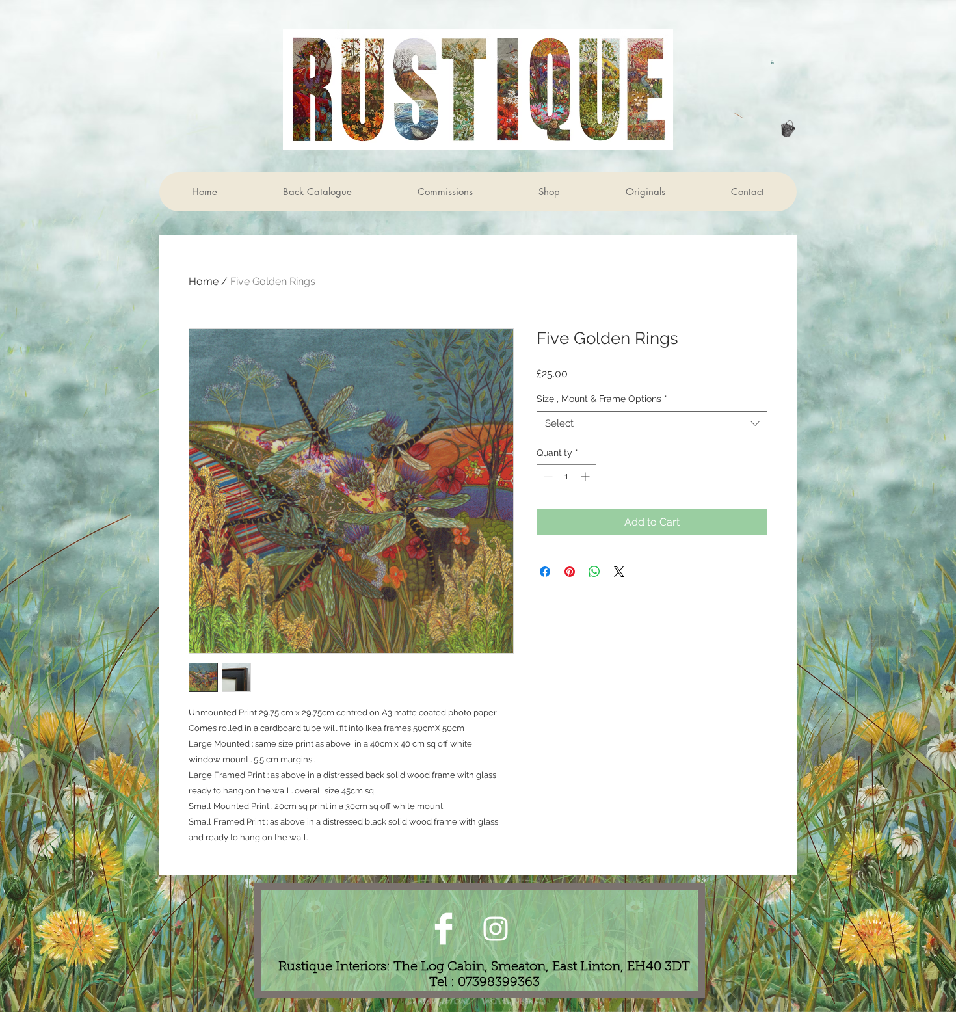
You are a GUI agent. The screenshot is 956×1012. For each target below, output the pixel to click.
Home (204, 281)
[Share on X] (619, 571)
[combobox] (652, 423)
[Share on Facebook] (545, 571)
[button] (772, 62)
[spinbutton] (566, 476)
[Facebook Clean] (443, 928)
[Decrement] (546, 476)
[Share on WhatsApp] (594, 571)
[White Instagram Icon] (495, 928)
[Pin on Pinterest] (570, 571)
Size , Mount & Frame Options (602, 398)
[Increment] (586, 476)
